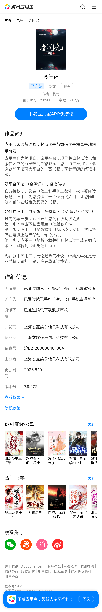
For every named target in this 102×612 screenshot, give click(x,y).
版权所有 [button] (28, 571)
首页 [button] (8, 20)
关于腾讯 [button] (11, 566)
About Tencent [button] (32, 566)
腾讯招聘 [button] (87, 566)
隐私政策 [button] (12, 408)
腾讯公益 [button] (11, 571)
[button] (19, 7)
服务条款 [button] (54, 566)
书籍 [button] (20, 20)
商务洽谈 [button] (71, 566)
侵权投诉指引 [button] (81, 571)
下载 (86, 599)
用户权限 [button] (45, 571)
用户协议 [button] (11, 576)
